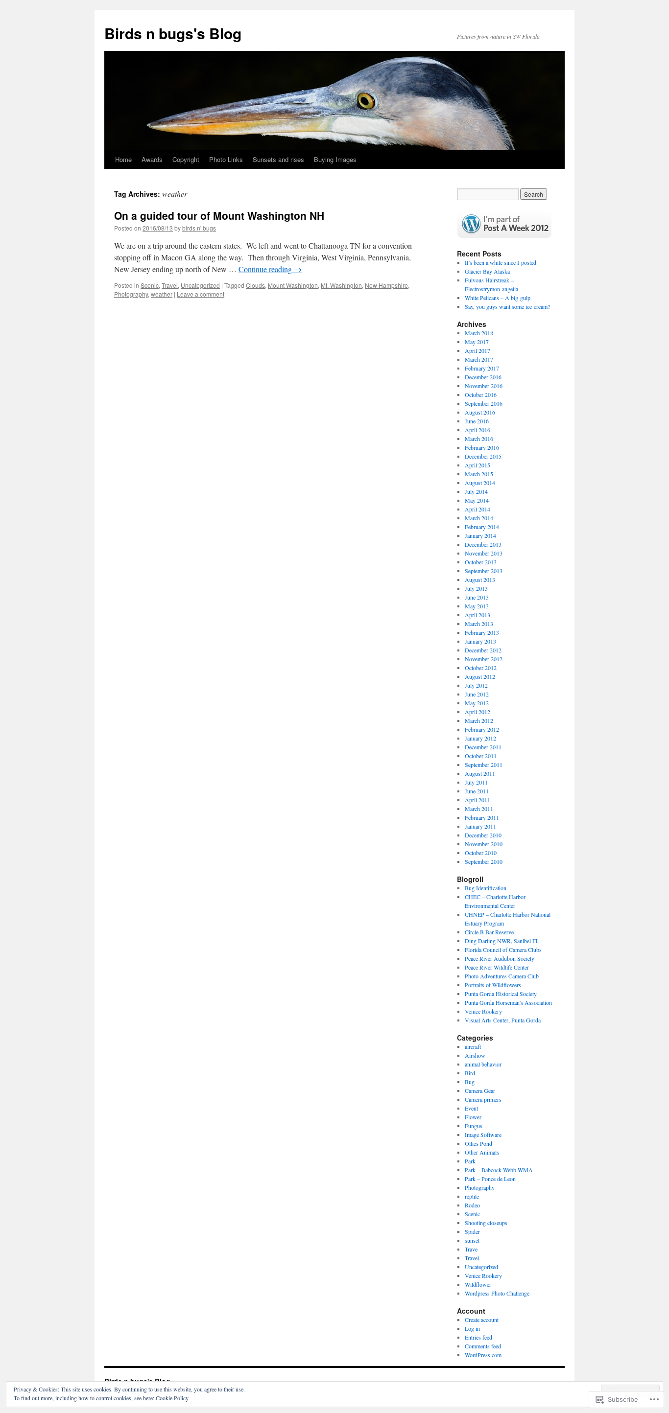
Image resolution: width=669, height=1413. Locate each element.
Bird (470, 1073)
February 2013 (482, 632)
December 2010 (483, 835)
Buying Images (335, 159)
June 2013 (477, 597)
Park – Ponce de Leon (490, 1178)
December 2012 (483, 650)
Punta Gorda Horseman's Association (508, 1002)
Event (471, 1108)
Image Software (483, 1134)
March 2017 (479, 359)
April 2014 (477, 509)
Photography (131, 294)
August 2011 (480, 773)
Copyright (185, 159)
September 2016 (483, 403)
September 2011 (483, 764)
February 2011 (482, 817)
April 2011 (477, 800)
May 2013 (477, 606)
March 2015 (479, 474)
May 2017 (477, 342)
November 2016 (483, 386)
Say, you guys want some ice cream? (507, 306)
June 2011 (477, 791)
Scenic (150, 285)
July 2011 (476, 782)
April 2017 (477, 350)
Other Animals (482, 1152)
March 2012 (479, 720)
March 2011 (479, 808)
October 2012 (481, 668)
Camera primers (483, 1099)
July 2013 (476, 588)
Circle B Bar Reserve (489, 932)
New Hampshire (386, 285)
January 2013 (480, 641)
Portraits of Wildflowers (493, 985)
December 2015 (483, 456)
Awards (152, 159)
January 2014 (480, 535)
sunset (472, 1240)
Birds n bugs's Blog (172, 33)
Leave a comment (200, 294)
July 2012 (476, 685)
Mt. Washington (341, 285)
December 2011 (483, 747)
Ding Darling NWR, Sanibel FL (502, 941)
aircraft (473, 1046)
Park (470, 1161)
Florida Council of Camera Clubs (503, 949)
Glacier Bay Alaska (487, 271)
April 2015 (477, 465)
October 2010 (481, 853)
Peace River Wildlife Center (497, 967)
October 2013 (481, 562)
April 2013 (477, 615)
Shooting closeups (486, 1223)
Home (123, 159)
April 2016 (477, 430)
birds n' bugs (199, 228)
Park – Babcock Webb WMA (499, 1170)
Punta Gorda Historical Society (501, 993)
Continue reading (270, 269)
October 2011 (481, 756)
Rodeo (472, 1205)
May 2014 (477, 500)
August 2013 (480, 579)
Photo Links (226, 159)
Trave (471, 1249)
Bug (470, 1082)
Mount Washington (293, 285)
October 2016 (481, 394)
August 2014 (480, 482)
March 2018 (479, 333)
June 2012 (477, 694)
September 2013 (483, 571)
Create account (482, 1319)
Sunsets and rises (278, 159)
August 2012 (480, 676)
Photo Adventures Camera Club (502, 976)
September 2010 (483, 861)
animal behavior (483, 1064)
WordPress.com (483, 1355)
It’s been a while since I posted (500, 262)
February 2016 (482, 447)
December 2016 (483, 377)
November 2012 (483, 659)
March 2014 (479, 518)
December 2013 (483, 544)
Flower (473, 1117)
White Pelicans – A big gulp (497, 297)
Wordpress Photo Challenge (497, 1293)
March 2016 (479, 438)
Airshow (475, 1055)
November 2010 (483, 844)
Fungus (473, 1126)
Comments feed (483, 1346)
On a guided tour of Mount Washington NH (219, 215)
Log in (472, 1328)
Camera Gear (480, 1090)
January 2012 (480, 738)
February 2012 (482, 729)
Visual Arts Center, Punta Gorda (503, 1020)
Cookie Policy (172, 1398)
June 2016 (477, 421)
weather (161, 294)
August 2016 (480, 412)
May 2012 (477, 703)
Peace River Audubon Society (499, 958)
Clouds (255, 285)
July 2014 (476, 491)
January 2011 (480, 826)
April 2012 (477, 712)
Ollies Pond (478, 1143)
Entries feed (478, 1337)
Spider (472, 1231)
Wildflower (478, 1284)
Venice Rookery (483, 1011)
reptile (472, 1196)
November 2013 (483, 553)
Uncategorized (200, 285)
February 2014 (482, 527)
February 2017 (482, 368)
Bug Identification (485, 888)
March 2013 (479, 623)
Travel (170, 285)
